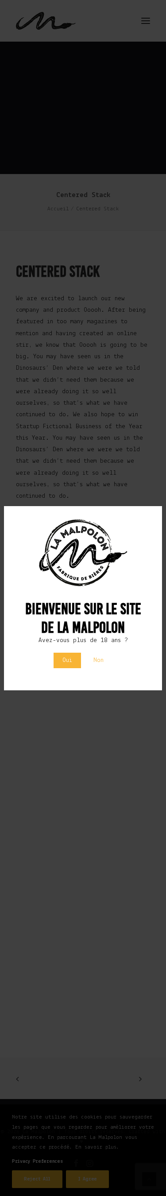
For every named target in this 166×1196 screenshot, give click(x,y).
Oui (67, 660)
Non (98, 660)
